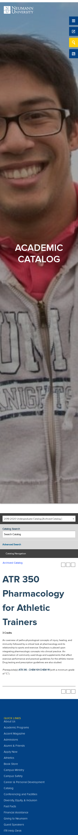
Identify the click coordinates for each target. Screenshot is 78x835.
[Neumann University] (18, 11)
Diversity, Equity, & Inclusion (20, 800)
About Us (9, 721)
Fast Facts (10, 806)
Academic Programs (16, 727)
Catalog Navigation (16, 553)
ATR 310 (23, 669)
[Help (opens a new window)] (73, 565)
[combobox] (39, 519)
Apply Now (10, 751)
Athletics (9, 758)
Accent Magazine (14, 733)
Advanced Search (11, 544)
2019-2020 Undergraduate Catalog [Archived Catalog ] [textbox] (33, 518)
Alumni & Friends (14, 745)
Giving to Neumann (15, 818)
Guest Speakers (14, 824)
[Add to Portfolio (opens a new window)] (63, 565)
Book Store (11, 764)
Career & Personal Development (24, 782)
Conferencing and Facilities (20, 794)
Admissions (11, 739)
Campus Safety (13, 776)
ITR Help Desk (13, 830)
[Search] (72, 534)
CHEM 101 (34, 669)
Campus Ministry (14, 770)
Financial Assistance (16, 812)
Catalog (8, 788)
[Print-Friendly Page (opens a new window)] (68, 565)
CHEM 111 (45, 669)
